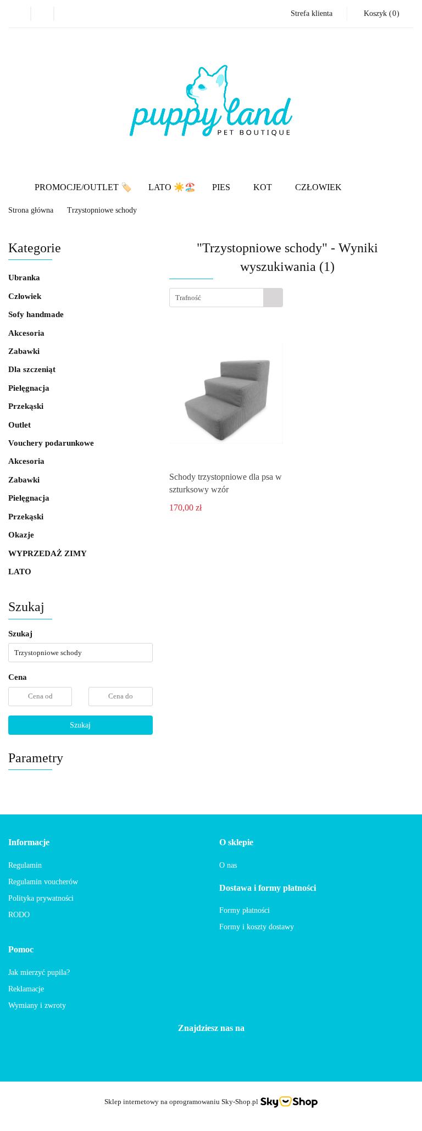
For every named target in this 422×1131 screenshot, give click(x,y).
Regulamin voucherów (43, 882)
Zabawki (25, 351)
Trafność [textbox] (188, 297)
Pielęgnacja (30, 388)
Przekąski (27, 406)
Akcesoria (27, 333)
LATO (19, 571)
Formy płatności (244, 910)
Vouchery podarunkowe (51, 443)
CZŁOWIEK (318, 187)
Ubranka (25, 277)
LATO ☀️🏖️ (172, 187)
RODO (19, 915)
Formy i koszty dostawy (256, 927)
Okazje (22, 534)
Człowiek (24, 296)
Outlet (19, 424)
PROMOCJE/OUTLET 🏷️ (83, 187)
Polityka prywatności (41, 898)
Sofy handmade (36, 314)
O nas (228, 865)
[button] (28, 842)
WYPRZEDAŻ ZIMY (47, 553)
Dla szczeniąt (33, 369)
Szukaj (80, 725)
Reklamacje (26, 989)
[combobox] (226, 297)
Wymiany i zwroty (37, 1005)
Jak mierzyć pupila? (39, 972)
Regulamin (25, 865)
